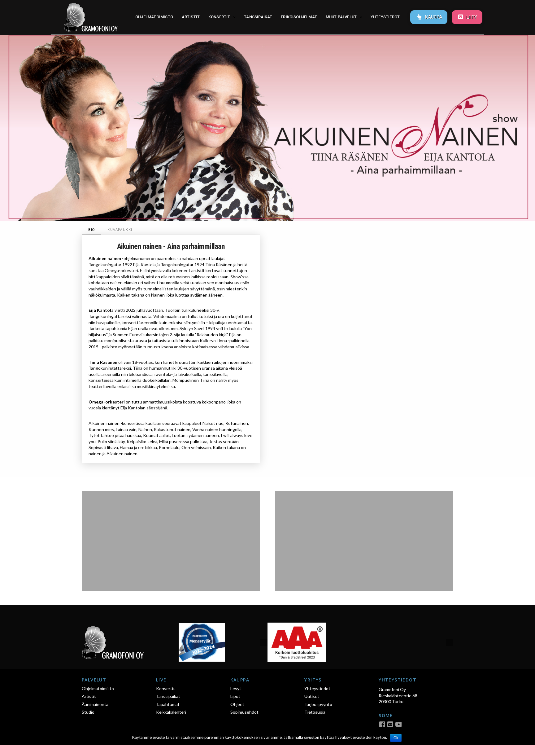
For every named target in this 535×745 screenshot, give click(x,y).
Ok (396, 738)
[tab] (91, 230)
